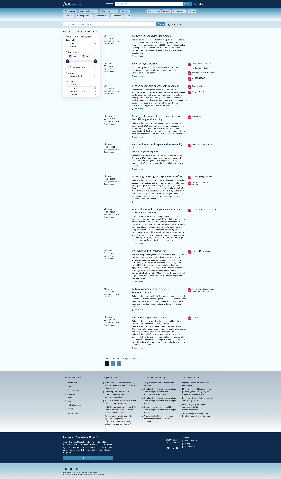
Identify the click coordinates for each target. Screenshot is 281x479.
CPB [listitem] (69, 386)
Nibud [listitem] (70, 408)
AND (173, 24)
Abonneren (109, 3)
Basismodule (70, 11)
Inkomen (125, 11)
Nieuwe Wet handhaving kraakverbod (151, 36)
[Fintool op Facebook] (177, 448)
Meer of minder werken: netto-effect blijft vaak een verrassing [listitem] (120, 402)
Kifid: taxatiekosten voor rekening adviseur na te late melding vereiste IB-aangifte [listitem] (120, 385)
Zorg (128, 15)
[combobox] (81, 67)
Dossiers (166, 11)
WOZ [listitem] (69, 397)
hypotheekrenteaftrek (77, 91)
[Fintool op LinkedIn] (168, 448)
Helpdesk (72, 46)
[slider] (67, 61)
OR (180, 24)
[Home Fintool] (73, 3)
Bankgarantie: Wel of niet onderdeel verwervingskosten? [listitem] (197, 399)
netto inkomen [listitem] (74, 405)
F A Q (187, 443)
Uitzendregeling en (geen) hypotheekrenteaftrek (157, 176)
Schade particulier (84, 15)
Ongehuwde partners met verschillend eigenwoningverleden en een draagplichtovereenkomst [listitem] (160, 392)
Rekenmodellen (154, 11)
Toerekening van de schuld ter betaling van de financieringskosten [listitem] (197, 414)
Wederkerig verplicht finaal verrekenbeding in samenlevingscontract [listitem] (193, 407)
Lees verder (89, 458)
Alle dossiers (73, 413)
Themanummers (179, 11)
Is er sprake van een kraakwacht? (149, 251)
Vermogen (117, 15)
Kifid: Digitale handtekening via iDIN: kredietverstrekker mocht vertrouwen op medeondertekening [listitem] (121, 410)
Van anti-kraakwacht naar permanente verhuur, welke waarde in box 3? (156, 210)
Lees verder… (139, 56)
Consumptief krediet (88, 11)
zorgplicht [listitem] (72, 382)
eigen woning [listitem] (73, 390)
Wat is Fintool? (191, 440)
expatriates (73, 94)
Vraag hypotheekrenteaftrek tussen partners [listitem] (159, 384)
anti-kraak (75, 31)
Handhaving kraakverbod (145, 64)
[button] (199, 4)
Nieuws (72, 43)
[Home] (66, 469)
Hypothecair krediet (109, 11)
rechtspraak (73, 88)
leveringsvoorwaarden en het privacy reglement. (89, 474)
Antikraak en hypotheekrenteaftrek (150, 317)
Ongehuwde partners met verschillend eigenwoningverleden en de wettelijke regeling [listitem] (160, 401)
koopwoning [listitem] (73, 393)
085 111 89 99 (172, 442)
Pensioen (68, 15)
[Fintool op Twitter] (173, 448)
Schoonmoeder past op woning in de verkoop (155, 86)
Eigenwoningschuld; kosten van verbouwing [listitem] (195, 384)
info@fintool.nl (172, 439)
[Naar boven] (71, 469)
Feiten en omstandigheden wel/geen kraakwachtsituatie (151, 290)
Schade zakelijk (102, 15)
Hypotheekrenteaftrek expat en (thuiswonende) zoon (157, 146)
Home (65, 31)
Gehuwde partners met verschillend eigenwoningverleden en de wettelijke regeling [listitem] (160, 410)
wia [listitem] (69, 401)
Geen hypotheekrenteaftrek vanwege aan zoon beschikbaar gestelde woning (156, 117)
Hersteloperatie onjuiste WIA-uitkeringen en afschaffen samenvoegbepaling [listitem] (117, 394)
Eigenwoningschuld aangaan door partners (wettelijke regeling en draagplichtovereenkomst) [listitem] (196, 392)
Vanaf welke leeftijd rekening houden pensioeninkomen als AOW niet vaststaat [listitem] (159, 419)
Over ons (192, 11)
